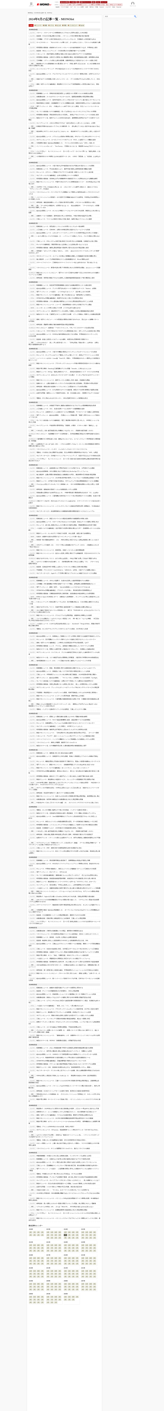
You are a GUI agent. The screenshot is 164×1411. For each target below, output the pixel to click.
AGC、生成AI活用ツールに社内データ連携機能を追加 (60, 409)
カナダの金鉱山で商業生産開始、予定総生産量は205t (58, 1027)
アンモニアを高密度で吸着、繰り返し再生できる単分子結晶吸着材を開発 (66, 1177)
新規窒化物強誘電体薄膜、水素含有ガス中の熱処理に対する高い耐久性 (66, 878)
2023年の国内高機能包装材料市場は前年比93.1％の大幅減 (64, 1118)
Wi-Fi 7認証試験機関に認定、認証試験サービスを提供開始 (63, 720)
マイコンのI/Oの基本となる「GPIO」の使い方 (65, 143)
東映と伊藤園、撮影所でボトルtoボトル (56, 742)
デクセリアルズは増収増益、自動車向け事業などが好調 (64, 615)
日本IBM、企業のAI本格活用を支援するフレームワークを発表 (63, 229)
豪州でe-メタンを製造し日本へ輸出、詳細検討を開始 (63, 380)
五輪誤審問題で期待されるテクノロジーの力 (61, 1061)
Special (82, 25)
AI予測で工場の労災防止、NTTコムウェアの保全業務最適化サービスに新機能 (67, 481)
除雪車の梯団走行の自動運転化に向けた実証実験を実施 (59, 799)
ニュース (38, 25)
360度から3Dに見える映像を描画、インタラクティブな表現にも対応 (63, 1156)
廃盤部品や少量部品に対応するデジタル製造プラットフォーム (63, 958)
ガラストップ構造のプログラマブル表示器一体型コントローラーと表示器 (64, 172)
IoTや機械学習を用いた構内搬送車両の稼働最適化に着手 (61, 745)
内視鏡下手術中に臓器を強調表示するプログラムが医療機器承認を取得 (66, 405)
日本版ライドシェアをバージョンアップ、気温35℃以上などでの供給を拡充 (68, 455)
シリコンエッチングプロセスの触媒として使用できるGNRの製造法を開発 (67, 825)
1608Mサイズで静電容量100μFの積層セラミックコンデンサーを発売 (66, 1054)
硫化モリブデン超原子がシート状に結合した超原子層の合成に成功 (64, 776)
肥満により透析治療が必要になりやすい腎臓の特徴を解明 (61, 716)
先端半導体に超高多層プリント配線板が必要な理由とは (64, 607)
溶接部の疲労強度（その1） (65, 831)
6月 (38, 1232)
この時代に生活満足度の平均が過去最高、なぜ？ (62, 642)
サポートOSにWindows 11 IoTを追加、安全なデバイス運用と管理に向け (67, 522)
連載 (45, 25)
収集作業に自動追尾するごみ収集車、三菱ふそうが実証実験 (61, 918)
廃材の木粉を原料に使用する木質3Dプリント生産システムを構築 (65, 1015)
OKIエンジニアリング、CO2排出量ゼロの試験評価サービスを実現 (60, 51)
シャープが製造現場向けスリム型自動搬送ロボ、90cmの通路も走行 (62, 259)
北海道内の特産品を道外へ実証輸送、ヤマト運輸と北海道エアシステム (66, 813)
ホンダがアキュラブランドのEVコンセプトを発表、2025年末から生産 (62, 629)
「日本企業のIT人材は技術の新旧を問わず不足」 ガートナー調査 (67, 733)
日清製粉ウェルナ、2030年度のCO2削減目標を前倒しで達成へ (59, 828)
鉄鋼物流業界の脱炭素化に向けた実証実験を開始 (61, 1210)
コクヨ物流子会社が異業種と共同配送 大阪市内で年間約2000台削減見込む (67, 657)
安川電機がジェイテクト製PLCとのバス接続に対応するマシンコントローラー (66, 639)
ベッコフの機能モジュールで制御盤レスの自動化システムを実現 (65, 739)
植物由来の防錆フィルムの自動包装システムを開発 (56, 489)
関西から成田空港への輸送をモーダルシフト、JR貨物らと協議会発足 (65, 649)
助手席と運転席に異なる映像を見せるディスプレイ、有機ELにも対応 (64, 1051)
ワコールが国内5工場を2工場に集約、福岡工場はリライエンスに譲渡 (64, 219)
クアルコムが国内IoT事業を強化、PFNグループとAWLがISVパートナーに (68, 136)
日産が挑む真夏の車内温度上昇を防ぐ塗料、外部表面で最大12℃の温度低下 (64, 834)
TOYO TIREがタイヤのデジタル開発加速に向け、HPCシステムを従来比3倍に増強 (68, 331)
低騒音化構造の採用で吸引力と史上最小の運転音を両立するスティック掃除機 (68, 888)
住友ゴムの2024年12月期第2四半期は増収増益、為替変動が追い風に (68, 796)
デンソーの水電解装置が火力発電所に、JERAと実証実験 (57, 991)
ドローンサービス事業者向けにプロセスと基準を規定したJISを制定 (62, 33)
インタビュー (73, 25)
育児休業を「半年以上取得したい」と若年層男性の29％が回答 (63, 885)
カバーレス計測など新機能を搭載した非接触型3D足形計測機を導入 (66, 256)
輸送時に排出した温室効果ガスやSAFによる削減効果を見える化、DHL (62, 940)
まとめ (59, 25)
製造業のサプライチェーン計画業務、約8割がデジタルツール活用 (63, 1012)
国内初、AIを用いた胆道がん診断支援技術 (56, 937)
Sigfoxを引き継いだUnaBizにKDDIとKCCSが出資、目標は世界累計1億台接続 (65, 896)
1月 (42, 1235)
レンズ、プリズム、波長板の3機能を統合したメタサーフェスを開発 (65, 646)
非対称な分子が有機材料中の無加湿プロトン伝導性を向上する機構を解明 (66, 178)
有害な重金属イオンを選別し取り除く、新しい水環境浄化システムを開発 (66, 684)
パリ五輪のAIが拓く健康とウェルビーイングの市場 (63, 661)
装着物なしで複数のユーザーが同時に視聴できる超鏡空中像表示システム (68, 636)
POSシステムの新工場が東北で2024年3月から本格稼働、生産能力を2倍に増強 (66, 241)
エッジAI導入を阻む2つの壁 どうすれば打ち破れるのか (58, 308)
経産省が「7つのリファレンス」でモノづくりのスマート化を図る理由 (65, 328)
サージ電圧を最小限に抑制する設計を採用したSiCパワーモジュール (66, 1162)
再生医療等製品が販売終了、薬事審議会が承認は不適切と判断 (63, 860)
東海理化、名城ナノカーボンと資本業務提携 (60, 550)
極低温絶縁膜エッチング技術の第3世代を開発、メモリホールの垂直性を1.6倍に (66, 202)
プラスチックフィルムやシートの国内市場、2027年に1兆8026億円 (67, 1009)
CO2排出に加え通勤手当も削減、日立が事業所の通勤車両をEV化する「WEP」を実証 (67, 452)
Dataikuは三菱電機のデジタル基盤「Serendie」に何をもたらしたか (63, 368)
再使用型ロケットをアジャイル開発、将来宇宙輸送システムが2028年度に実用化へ (67, 692)
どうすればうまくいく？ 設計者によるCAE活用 (63, 291)
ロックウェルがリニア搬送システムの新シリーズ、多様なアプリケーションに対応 (67, 355)
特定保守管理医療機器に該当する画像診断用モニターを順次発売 (64, 285)
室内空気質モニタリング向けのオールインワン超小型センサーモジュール (68, 100)
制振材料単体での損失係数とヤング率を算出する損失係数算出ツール (63, 1057)
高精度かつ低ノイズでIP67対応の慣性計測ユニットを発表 (63, 671)
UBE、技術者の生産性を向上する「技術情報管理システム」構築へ (63, 1067)
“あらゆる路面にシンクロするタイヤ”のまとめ (63, 587)
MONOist (30, 12)
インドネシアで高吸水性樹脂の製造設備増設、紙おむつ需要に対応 (63, 1018)
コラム (52, 25)
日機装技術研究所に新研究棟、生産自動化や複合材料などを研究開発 (65, 593)
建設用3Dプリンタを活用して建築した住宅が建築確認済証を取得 (65, 311)
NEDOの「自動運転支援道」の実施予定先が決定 (58, 1040)
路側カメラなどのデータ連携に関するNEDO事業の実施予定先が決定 (63, 997)
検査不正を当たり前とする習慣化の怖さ (59, 298)
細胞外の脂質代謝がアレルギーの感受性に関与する (59, 988)
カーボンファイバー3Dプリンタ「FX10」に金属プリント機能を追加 (66, 140)
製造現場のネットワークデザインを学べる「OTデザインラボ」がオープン (66, 881)
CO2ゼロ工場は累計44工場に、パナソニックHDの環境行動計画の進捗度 (62, 36)
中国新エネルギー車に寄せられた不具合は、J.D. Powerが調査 (59, 1174)
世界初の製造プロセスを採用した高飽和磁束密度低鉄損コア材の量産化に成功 (65, 278)
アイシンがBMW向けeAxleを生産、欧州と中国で (55, 1126)
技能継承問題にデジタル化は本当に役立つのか (65, 764)
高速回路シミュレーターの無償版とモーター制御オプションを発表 (66, 994)
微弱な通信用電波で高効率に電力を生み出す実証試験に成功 (62, 247)
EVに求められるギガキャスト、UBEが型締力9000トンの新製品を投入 (62, 398)
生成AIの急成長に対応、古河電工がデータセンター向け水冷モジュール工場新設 (67, 949)
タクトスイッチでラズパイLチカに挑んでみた (67, 802)
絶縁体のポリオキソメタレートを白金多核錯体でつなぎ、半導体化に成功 (66, 47)
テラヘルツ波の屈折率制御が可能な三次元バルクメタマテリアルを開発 (66, 1064)
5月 (42, 1232)
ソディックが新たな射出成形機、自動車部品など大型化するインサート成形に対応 (66, 60)
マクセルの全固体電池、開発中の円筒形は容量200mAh (64, 1115)
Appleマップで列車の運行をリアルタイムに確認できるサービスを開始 (66, 573)
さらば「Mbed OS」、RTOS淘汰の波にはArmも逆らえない (65, 1207)
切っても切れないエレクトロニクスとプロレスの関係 (66, 111)
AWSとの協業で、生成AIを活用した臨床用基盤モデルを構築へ (63, 580)
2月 (38, 1235)
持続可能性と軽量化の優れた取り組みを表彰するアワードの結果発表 (64, 54)
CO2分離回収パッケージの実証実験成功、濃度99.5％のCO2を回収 (60, 915)
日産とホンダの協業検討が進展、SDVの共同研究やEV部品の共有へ (61, 1140)
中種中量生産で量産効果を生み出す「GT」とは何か (67, 492)
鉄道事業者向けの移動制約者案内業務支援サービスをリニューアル (65, 511)
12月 (48, 1232)
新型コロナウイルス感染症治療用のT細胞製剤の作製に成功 (62, 518)
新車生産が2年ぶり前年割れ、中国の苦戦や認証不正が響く (64, 216)
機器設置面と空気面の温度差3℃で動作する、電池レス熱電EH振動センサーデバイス (68, 761)
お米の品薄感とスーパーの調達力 (57, 175)
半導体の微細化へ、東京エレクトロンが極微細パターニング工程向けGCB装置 (66, 869)
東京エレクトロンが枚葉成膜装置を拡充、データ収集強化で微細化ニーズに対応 (67, 821)
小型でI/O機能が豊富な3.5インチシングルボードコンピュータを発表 (66, 352)
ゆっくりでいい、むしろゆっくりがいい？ (62, 768)
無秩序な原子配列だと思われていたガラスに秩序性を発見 (61, 729)
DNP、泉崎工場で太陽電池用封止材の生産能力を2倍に (59, 848)
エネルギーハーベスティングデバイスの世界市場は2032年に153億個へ (67, 233)
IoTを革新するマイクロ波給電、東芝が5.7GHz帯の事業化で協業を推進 (67, 390)
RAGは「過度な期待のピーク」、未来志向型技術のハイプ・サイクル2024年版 (67, 372)
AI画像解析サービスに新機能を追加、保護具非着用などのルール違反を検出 (68, 103)
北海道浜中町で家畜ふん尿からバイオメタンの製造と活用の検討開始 (61, 567)
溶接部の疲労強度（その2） (65, 430)
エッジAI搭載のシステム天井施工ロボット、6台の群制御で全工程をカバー (66, 1112)
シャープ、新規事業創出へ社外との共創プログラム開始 (64, 304)
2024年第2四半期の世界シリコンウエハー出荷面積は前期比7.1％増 (67, 478)
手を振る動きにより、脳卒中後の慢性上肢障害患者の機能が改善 (64, 169)
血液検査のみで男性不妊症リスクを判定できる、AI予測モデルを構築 (65, 468)
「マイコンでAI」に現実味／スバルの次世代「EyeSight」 (67, 678)
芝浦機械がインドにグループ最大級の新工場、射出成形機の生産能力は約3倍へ (67, 1165)
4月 (30, 1235)
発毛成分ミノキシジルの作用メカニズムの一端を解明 (60, 226)
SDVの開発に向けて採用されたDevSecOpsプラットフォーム (62, 471)
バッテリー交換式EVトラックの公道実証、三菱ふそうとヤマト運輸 (61, 709)
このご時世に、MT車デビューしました (59, 726)
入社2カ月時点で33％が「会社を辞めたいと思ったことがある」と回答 (65, 123)
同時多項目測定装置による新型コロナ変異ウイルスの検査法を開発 (64, 93)
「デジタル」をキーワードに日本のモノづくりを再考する (62, 1190)
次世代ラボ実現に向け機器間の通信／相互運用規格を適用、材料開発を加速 (67, 57)
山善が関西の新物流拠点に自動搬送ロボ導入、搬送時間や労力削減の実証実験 (66, 474)
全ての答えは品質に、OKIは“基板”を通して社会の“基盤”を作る (66, 558)
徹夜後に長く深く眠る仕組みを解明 (54, 753)
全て (31, 25)
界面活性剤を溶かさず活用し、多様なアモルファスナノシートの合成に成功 (67, 115)
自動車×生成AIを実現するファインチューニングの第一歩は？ (59, 536)
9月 (60, 1232)
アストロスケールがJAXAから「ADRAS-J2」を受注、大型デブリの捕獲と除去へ (66, 570)
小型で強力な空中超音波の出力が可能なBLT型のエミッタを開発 (65, 166)
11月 (52, 1232)
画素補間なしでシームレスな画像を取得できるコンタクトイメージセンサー (65, 723)
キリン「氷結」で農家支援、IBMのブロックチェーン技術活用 (62, 955)
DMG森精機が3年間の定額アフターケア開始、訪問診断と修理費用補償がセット (66, 584)
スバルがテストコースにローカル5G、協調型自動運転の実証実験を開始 (64, 96)
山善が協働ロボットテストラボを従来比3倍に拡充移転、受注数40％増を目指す (67, 383)
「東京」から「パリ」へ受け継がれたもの (59, 1006)
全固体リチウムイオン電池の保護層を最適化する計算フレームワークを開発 (67, 952)
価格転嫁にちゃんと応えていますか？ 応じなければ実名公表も (67, 875)
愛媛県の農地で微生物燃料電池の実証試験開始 (55, 324)
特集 (65, 25)
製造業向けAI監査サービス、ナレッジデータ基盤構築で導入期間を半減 (65, 779)
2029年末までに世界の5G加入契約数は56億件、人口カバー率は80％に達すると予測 (67, 1108)
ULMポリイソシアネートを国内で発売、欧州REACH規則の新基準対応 (63, 1091)
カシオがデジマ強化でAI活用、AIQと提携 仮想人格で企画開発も (63, 533)
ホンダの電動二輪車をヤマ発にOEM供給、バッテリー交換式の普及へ (62, 810)
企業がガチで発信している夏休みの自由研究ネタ (64, 681)
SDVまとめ (51, 872)
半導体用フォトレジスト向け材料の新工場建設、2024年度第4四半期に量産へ (66, 674)
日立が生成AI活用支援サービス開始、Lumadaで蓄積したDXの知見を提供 (65, 1183)
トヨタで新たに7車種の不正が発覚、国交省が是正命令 (59, 1187)
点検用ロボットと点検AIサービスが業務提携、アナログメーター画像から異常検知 (67, 412)
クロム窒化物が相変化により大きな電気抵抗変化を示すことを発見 (64, 301)
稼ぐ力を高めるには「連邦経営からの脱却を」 (64, 295)
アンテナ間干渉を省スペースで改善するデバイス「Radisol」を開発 (66, 288)
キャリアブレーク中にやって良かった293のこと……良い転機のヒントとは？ (68, 1180)
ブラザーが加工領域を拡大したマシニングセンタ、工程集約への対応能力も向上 (66, 39)
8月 (30, 1232)
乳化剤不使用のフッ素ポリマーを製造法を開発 (55, 793)
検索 (135, 16)
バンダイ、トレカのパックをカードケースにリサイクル (61, 449)
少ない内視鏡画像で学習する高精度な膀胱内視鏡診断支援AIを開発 (64, 1048)
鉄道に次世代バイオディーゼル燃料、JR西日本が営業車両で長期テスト (62, 339)
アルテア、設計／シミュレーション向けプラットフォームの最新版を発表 (65, 736)
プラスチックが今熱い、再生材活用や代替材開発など (64, 590)
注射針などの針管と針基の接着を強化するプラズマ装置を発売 (63, 1159)
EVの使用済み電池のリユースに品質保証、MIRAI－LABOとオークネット (67, 934)
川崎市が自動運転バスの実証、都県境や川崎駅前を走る (59, 931)
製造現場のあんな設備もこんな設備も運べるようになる (62, 244)
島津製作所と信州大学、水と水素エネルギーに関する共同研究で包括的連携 (67, 962)
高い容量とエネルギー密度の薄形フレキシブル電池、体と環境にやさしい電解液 (66, 1203)
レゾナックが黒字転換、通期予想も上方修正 (60, 696)
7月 (34, 1232)
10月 (56, 1232)
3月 (34, 1235)
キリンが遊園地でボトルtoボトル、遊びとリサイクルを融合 (63, 1148)
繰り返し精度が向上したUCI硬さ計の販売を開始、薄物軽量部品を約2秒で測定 (66, 525)
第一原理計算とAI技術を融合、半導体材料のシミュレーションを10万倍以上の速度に (67, 970)
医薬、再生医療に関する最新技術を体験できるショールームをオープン (66, 668)
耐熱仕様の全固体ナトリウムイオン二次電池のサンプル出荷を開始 (61, 386)
